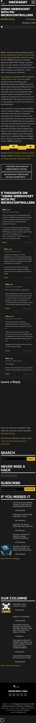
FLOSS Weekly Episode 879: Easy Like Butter (22, 657)
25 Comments (20, 510)
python (28, 156)
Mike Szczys (9, 19)
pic (24, 156)
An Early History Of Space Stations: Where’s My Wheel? (21, 536)
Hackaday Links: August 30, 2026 (19, 605)
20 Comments (20, 554)
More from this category (10, 558)
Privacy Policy (5, 708)
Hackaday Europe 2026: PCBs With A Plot (22, 515)
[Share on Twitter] (5, 23)
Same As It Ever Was (21, 617)
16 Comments (20, 530)
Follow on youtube (9, 475)
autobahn (18, 156)
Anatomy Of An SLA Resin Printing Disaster (23, 526)
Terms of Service (15, 708)
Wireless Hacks (28, 153)
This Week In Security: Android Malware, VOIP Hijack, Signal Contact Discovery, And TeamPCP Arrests (22, 644)
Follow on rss (12, 475)
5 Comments (30, 19)
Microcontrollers (15, 153)
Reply (4, 242)
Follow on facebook (2, 475)
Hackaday (18, 2)
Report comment (28, 242)
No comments (20, 520)
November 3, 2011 (28, 23)
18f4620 (10, 156)
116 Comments (20, 621)
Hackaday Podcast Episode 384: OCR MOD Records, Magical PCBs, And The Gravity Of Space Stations (23, 628)
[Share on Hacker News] (7, 23)
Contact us (15, 475)
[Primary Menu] (33, 2)
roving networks (9, 159)
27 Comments (20, 542)
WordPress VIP (22, 712)
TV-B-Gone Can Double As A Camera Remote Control (16, 168)
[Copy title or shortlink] (13, 23)
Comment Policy (7, 434)
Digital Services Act (26, 708)
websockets (22, 159)
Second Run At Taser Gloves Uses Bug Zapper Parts (16, 175)
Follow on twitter (5, 475)
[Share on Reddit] (10, 23)
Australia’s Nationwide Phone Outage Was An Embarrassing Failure (23, 504)
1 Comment (19, 636)
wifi (29, 159)
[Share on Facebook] (2, 23)
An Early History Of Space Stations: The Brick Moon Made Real (22, 548)
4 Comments (19, 652)
